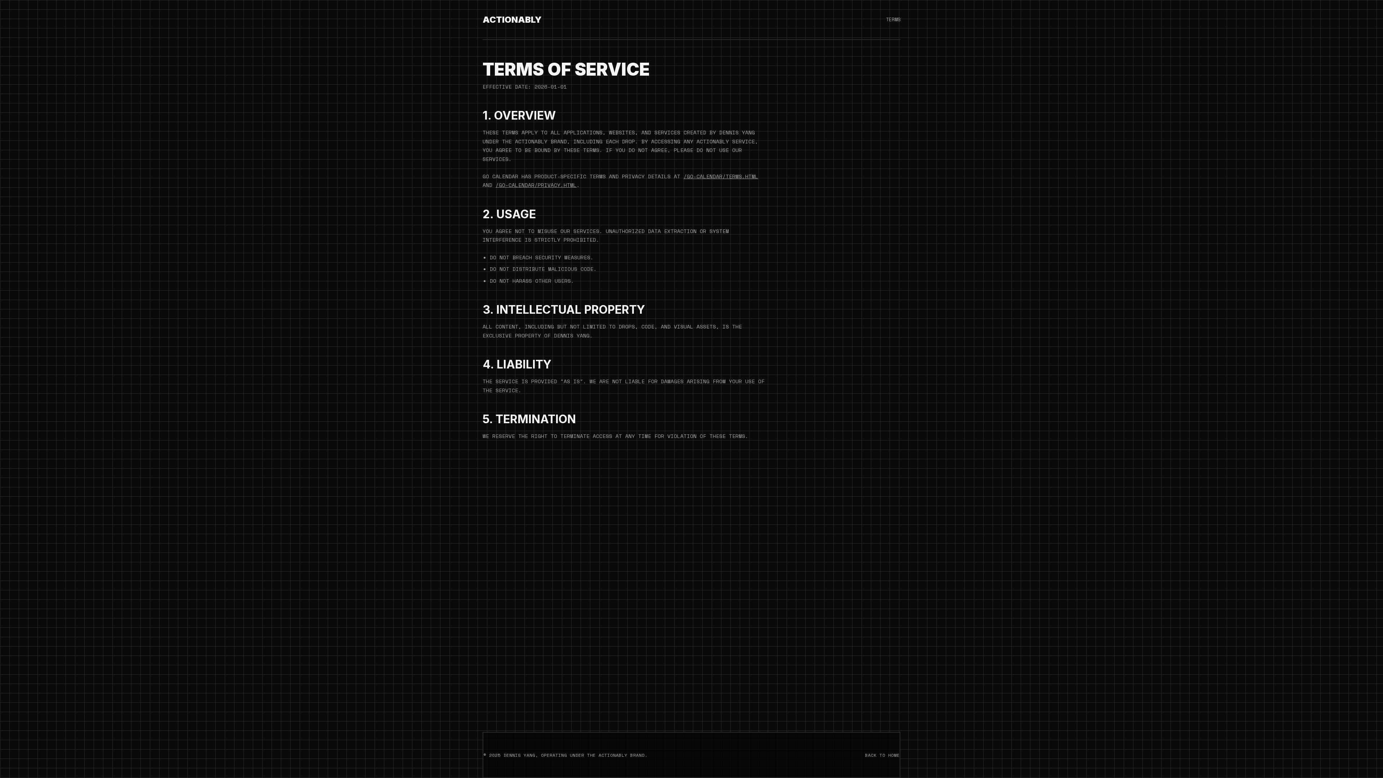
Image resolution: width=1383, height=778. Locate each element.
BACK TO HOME (882, 755)
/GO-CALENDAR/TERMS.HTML (721, 176)
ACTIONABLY (512, 19)
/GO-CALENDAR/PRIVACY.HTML (536, 185)
